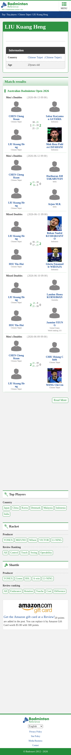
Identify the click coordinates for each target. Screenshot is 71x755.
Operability (46, 552)
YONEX (8, 540)
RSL (27, 578)
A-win (36, 578)
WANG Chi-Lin (54, 385)
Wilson (32, 540)
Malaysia (48, 507)
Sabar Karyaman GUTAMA (55, 117)
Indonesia (61, 507)
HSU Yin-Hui (16, 264)
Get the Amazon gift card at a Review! (29, 617)
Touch (24, 552)
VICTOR (44, 540)
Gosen (19, 578)
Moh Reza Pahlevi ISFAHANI (54, 145)
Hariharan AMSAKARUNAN (54, 177)
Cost (49, 591)
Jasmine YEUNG (54, 324)
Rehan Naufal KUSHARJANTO (54, 236)
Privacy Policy (35, 731)
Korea (25, 507)
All (5, 552)
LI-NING (57, 540)
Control (14, 552)
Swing (34, 552)
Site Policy (35, 736)
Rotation (28, 591)
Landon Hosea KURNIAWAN (55, 296)
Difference (59, 591)
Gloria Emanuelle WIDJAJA (55, 265)
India (6, 514)
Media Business (35, 741)
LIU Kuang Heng (16, 145)
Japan (6, 507)
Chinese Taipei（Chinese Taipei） (45, 57)
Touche (40, 591)
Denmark (35, 507)
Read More (60, 400)
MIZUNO (21, 540)
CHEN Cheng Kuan (16, 117)
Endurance (15, 591)
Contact (35, 745)
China (16, 507)
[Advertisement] (35, 449)
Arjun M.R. (54, 204)
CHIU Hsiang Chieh (54, 358)
